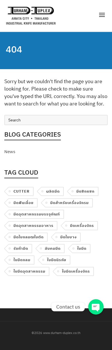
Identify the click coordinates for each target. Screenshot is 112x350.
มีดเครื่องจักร (82, 225)
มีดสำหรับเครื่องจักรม (69, 202)
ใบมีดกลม (21, 259)
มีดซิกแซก (85, 191)
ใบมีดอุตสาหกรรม (29, 271)
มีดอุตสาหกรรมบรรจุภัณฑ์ (36, 214)
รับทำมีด (20, 248)
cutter (21, 191)
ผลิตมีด (53, 191)
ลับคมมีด (53, 248)
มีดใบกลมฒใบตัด (28, 237)
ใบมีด (81, 248)
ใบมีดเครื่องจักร (76, 271)
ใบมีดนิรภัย (56, 259)
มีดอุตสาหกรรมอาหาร (33, 225)
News (9, 151)
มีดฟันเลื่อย (23, 202)
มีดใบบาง (68, 237)
